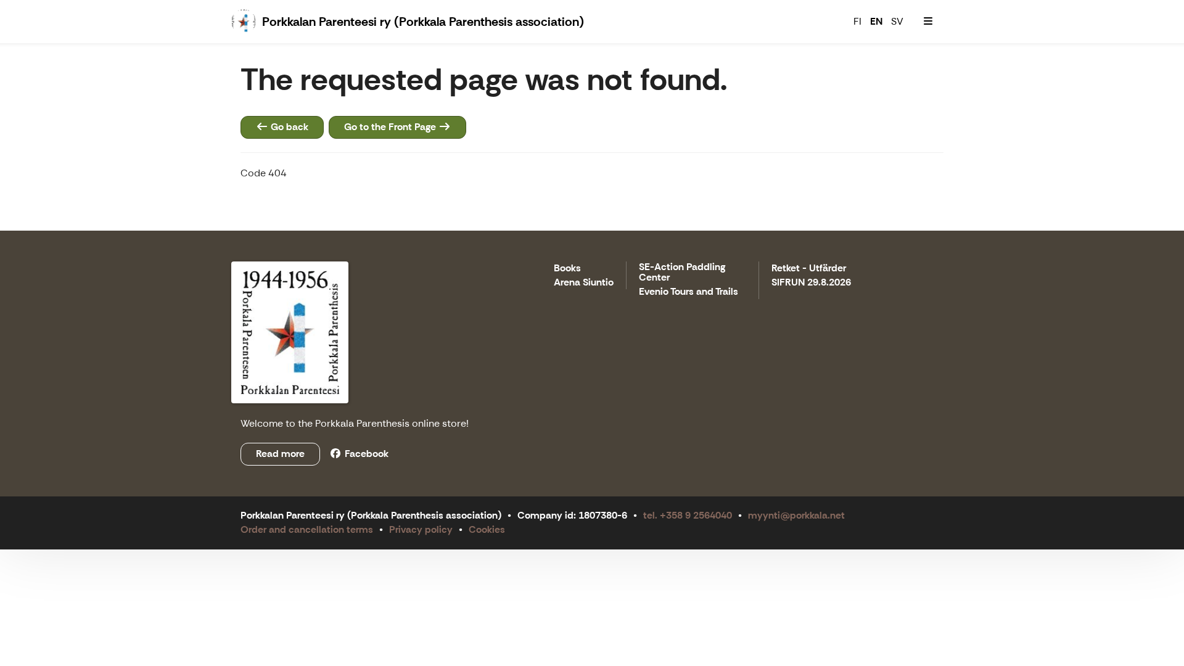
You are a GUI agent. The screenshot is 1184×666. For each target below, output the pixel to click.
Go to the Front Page (391, 126)
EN (876, 21)
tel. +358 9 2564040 (687, 515)
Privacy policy (421, 529)
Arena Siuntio (584, 283)
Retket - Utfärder (808, 268)
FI (857, 21)
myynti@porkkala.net (796, 515)
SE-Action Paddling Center (682, 272)
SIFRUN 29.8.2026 (811, 283)
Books (567, 268)
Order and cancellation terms (306, 529)
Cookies (487, 529)
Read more (280, 453)
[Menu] (928, 21)
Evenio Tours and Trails (688, 292)
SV (897, 21)
